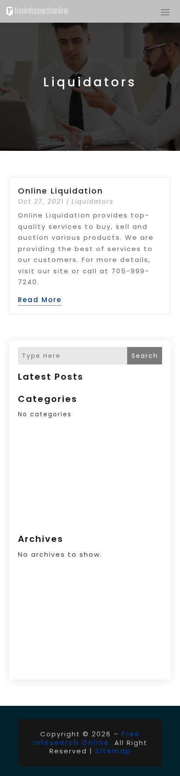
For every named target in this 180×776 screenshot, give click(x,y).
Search (145, 355)
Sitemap (113, 751)
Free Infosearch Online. (86, 738)
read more (40, 299)
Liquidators (93, 201)
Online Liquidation (60, 190)
